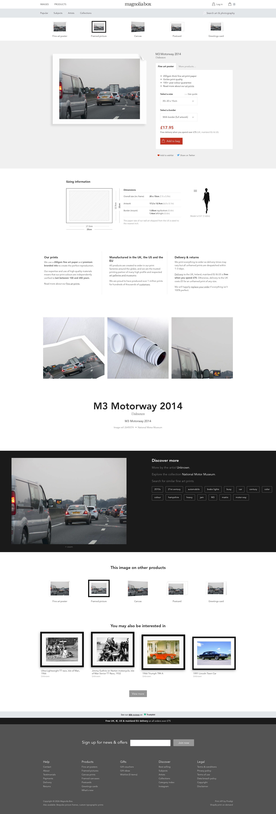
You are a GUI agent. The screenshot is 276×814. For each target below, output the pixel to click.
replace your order (200, 286)
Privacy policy (204, 770)
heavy (189, 497)
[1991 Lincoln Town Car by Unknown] (214, 653)
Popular (44, 13)
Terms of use (203, 774)
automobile (194, 489)
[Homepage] (138, 5)
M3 (212, 497)
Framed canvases (90, 778)
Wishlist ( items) (128, 774)
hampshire (173, 497)
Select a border (168, 110)
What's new (87, 790)
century (253, 489)
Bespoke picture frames (67, 805)
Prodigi (229, 801)
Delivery (179, 274)
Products (60, 4)
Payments (48, 778)
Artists (71, 13)
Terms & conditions (207, 766)
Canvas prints (88, 774)
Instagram (164, 786)
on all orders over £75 (138, 721)
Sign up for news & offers (104, 742)
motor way (241, 497)
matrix (225, 497)
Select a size (178, 94)
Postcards (86, 782)
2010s (157, 489)
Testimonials (49, 774)
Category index (166, 782)
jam (202, 497)
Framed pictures (90, 770)
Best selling (164, 766)
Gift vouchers (127, 766)
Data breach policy (206, 778)
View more (138, 693)
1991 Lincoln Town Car (204, 673)
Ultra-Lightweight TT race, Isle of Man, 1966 (60, 672)
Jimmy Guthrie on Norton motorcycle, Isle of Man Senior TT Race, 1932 (113, 672)
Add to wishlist (167, 155)
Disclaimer (202, 786)
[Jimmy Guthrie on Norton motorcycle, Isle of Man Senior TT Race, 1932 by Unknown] (113, 649)
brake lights (213, 489)
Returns (47, 786)
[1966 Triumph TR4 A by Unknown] (163, 652)
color (267, 489)
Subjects (58, 13)
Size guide (192, 94)
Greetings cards (90, 786)
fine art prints (72, 283)
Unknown (161, 57)
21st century (174, 489)
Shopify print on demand (221, 805)
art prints (189, 86)
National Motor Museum (198, 474)
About (46, 770)
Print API (219, 801)
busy (229, 489)
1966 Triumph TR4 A (152, 673)
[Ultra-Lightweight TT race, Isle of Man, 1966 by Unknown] (62, 649)
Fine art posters (89, 766)
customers (144, 284)
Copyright (202, 782)
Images (44, 4)
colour (157, 497)
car (240, 489)
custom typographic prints (91, 805)
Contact (47, 766)
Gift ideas (125, 770)
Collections (85, 13)
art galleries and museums (122, 275)
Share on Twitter (187, 155)
